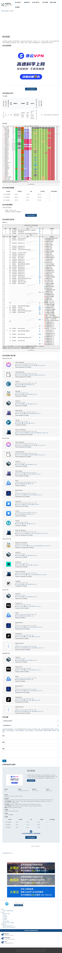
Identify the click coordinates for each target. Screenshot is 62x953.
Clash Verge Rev (19, 362)
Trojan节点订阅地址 (29, 730)
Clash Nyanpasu (19, 372)
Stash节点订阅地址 (20, 485)
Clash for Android (20, 571)
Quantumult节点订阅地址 (22, 638)
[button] (21, 2)
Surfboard (18, 562)
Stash (16, 480)
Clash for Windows (20, 429)
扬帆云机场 (6, 933)
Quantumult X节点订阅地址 (22, 496)
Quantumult (18, 633)
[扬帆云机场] (2, 934)
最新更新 (34, 949)
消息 (3, 748)
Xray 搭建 (4, 919)
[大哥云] (2, 942)
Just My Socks (9, 925)
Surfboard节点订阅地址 (21, 567)
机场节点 (8, 3)
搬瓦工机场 (5, 925)
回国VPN (10, 927)
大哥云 (5, 941)
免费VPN (54, 730)
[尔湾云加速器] (2, 938)
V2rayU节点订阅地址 (20, 525)
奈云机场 (8, 729)
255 (42, 114)
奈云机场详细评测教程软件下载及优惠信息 (31, 833)
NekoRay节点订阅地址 (21, 396)
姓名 (3, 735)
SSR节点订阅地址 (10, 730)
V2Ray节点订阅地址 (19, 730)
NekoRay (17, 391)
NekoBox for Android (21, 542)
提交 (4, 760)
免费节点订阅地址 (47, 730)
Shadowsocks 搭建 (6, 913)
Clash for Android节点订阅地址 (23, 576)
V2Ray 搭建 (5, 918)
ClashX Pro (18, 501)
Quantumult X (19, 490)
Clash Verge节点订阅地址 (22, 415)
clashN (17, 381)
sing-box (17, 401)
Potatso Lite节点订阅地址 (22, 608)
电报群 (12, 910)
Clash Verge (18, 410)
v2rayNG (17, 581)
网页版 (9, 910)
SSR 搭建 (4, 915)
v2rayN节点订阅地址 (20, 425)
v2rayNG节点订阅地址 (21, 586)
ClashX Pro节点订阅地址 (21, 506)
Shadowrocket (19, 643)
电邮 (3, 742)
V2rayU (17, 520)
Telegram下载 (5, 910)
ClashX (17, 511)
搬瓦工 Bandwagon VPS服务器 (8, 922)
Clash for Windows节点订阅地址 (24, 434)
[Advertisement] (31, 20)
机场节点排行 (43, 949)
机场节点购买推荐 (4, 10)
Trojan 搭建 (5, 916)
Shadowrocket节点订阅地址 (22, 649)
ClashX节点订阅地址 (20, 516)
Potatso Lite (18, 603)
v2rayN (17, 420)
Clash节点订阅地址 (38, 730)
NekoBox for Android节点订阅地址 (24, 547)
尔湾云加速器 (7, 937)
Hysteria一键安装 (6, 921)
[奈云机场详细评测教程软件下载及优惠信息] (31, 831)
